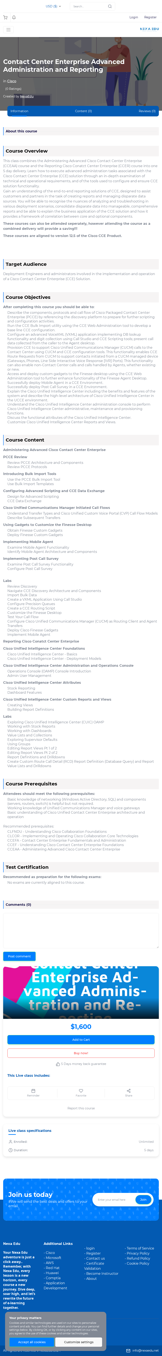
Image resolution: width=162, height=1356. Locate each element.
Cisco (11, 81)
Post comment (19, 956)
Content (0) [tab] (83, 111)
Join (143, 1200)
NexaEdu (27, 96)
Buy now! (81, 1053)
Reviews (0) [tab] (147, 111)
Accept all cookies (32, 1342)
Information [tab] (19, 111)
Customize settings (78, 1342)
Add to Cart (81, 1040)
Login (134, 17)
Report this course (81, 1108)
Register (150, 17)
